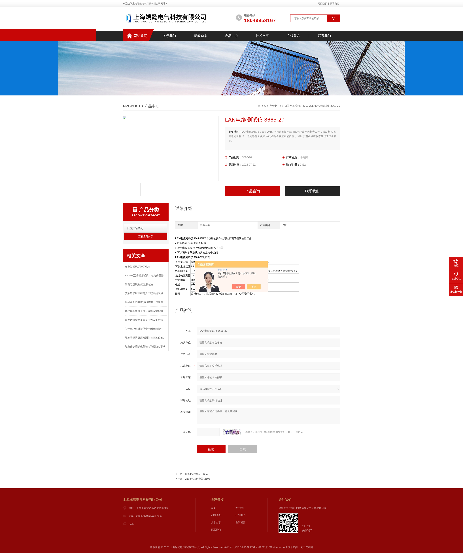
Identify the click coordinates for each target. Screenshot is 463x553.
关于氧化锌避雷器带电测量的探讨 (144, 328)
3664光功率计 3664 (196, 474)
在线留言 (293, 36)
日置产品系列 (292, 105)
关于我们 (169, 36)
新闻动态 (200, 36)
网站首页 (140, 36)
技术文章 (262, 36)
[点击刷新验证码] (232, 432)
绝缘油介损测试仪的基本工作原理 (144, 302)
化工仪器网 (306, 547)
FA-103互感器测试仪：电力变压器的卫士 (146, 275)
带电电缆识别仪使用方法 (139, 284)
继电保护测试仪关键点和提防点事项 (145, 346)
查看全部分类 (145, 236)
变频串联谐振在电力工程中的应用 (144, 293)
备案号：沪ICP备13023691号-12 (243, 547)
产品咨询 (252, 191)
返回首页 (322, 3)
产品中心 (231, 36)
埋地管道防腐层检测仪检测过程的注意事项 (146, 337)
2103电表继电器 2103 (197, 478)
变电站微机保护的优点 (137, 266)
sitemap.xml (280, 547)
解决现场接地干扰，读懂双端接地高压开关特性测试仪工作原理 (146, 311)
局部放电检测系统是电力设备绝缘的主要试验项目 (146, 319)
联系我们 (334, 3)
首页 (264, 105)
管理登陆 (267, 547)
